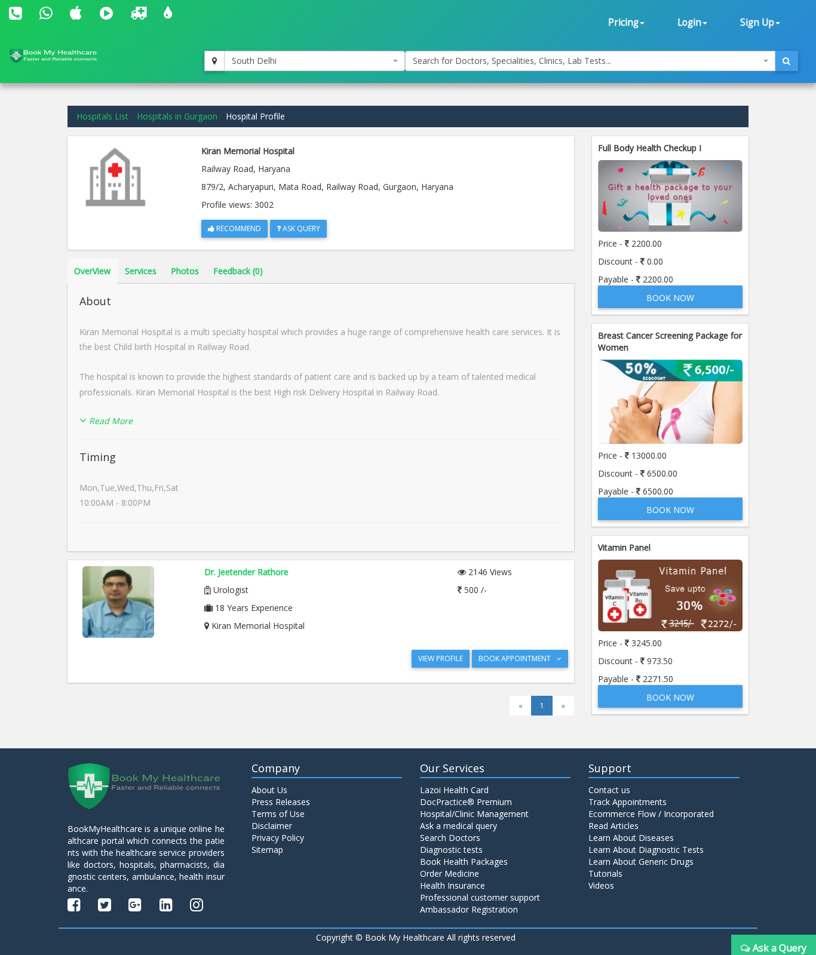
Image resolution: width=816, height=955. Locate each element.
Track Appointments (627, 801)
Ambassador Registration (469, 909)
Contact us (609, 790)
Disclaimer (271, 825)
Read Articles (613, 825)
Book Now (670, 297)
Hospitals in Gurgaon (177, 116)
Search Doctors (450, 837)
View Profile (440, 658)
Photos (185, 271)
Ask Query (300, 228)
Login (689, 22)
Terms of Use (278, 813)
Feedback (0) (238, 271)
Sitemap (267, 849)
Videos (601, 885)
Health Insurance (452, 885)
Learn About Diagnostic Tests (646, 849)
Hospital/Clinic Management (474, 813)
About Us (269, 790)
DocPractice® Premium (466, 801)
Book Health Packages (464, 861)
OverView (92, 271)
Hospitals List (102, 116)
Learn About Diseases (631, 837)
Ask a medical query (458, 825)
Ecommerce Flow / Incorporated (651, 813)
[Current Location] (214, 61)
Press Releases (280, 801)
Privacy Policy (277, 837)
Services (141, 271)
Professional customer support (480, 897)
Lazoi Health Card (454, 790)
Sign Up (757, 22)
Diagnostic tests (451, 849)
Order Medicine (449, 873)
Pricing (623, 22)
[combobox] (315, 61)
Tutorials (605, 873)
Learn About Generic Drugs (641, 861)
